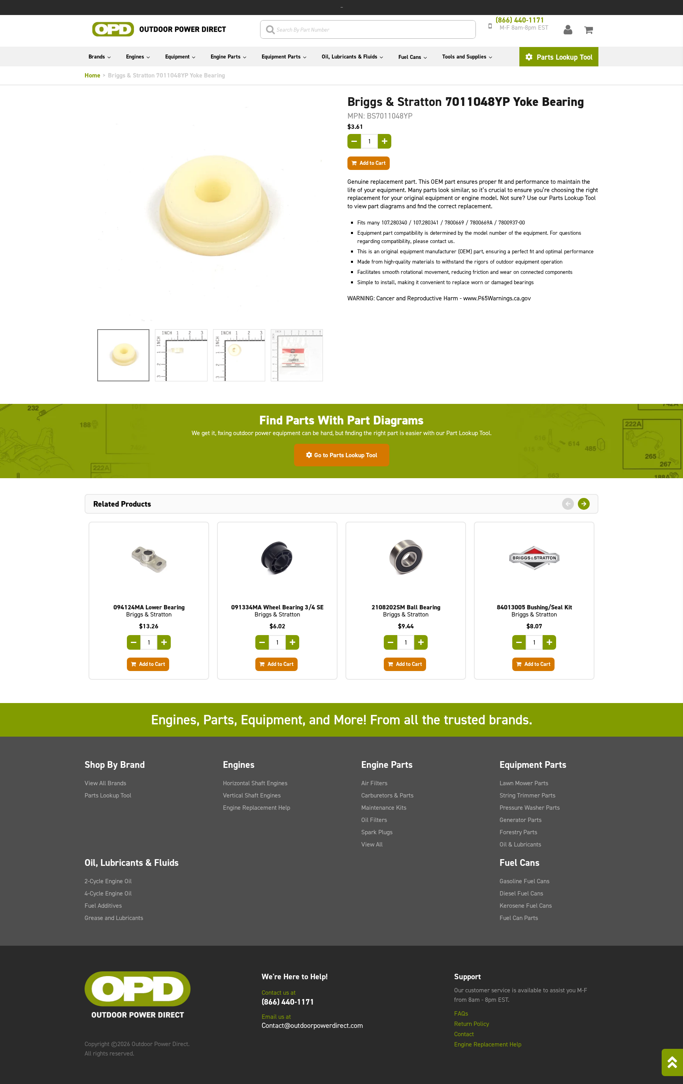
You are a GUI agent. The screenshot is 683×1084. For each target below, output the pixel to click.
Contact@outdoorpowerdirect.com (312, 1025)
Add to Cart (372, 162)
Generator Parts (520, 820)
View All (372, 844)
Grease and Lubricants (114, 918)
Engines (135, 56)
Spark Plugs (376, 832)
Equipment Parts (281, 56)
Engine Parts (226, 56)
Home (92, 75)
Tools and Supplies (464, 56)
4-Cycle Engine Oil (108, 893)
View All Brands (105, 783)
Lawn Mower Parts (524, 783)
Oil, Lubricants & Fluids (349, 56)
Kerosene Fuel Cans (526, 905)
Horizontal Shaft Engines (255, 783)
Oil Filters (374, 820)
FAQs (461, 1013)
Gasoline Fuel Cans (524, 881)
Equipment (177, 56)
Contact (464, 1034)
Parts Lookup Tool (563, 57)
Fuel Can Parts (519, 918)
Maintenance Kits (383, 807)
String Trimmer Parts (527, 795)
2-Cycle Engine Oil (108, 881)
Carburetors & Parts (387, 795)
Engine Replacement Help (256, 807)
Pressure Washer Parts (530, 807)
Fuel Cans (409, 57)
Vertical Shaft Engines (252, 795)
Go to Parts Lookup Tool (345, 455)
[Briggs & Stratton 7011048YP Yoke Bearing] (210, 208)
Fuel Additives (103, 905)
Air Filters (374, 783)
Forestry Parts (518, 832)
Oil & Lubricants (520, 844)
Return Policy (471, 1024)
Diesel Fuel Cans (521, 893)
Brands (97, 56)
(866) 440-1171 (288, 1002)
